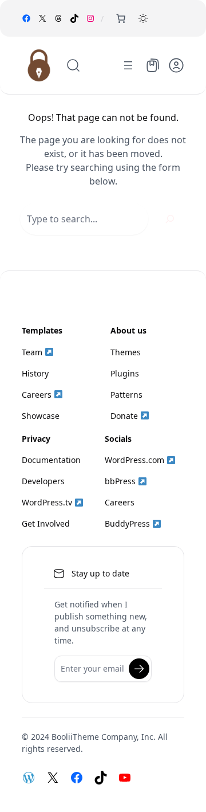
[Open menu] (128, 65)
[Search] (170, 219)
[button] (143, 18)
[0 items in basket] (120, 18)
